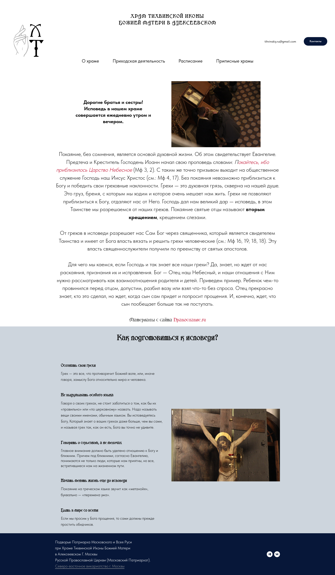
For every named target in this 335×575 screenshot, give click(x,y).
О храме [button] (90, 61)
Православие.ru (190, 319)
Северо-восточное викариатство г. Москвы (89, 566)
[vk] (277, 554)
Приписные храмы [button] (234, 61)
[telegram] (270, 554)
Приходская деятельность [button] (139, 61)
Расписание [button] (191, 61)
